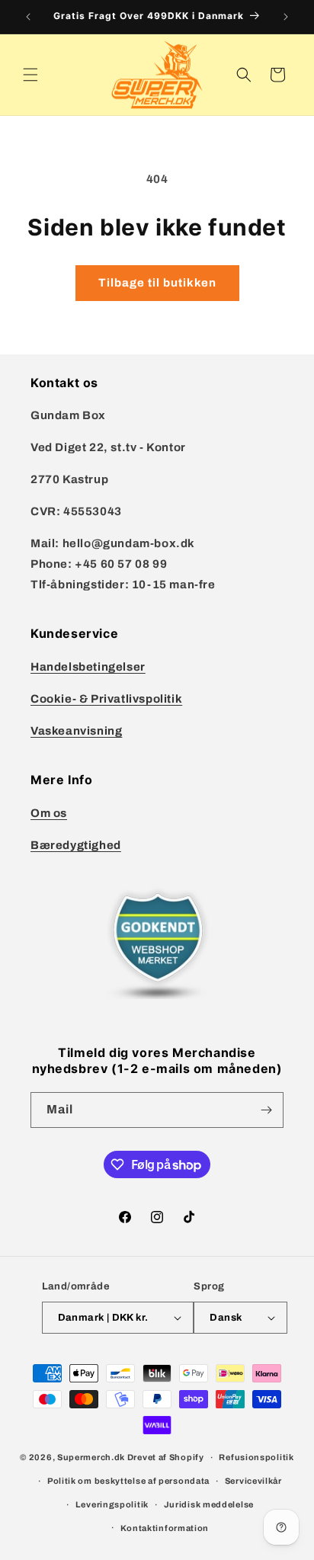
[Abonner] (266, 1110)
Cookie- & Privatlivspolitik (106, 699)
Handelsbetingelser (88, 667)
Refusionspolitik (256, 1457)
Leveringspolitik (112, 1504)
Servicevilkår (253, 1480)
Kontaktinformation (165, 1528)
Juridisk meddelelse (209, 1504)
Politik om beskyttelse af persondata (128, 1480)
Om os (48, 813)
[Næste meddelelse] (286, 17)
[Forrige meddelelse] (28, 17)
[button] (30, 74)
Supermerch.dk (91, 1457)
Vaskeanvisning (76, 731)
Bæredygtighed (75, 845)
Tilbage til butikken (157, 283)
